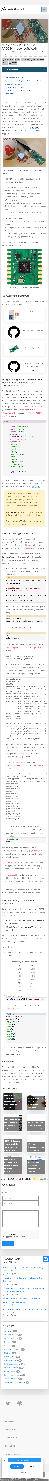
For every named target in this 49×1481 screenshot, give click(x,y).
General (7, 1342)
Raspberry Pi (38, 37)
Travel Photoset (11, 1379)
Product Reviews (11, 1368)
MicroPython (26, 37)
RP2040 (14, 63)
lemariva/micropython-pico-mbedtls (18, 557)
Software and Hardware (14, 78)
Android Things (10, 1335)
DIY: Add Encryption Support (15, 87)
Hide (43, 70)
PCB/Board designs (12, 1364)
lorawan (26, 59)
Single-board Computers (14, 1382)
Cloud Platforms (11, 1338)
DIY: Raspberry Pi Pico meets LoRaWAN (20, 90)
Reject (32, 1466)
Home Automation (12, 1349)
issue (8, 506)
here (42, 893)
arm (6, 63)
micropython (9, 59)
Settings (25, 1472)
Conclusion (9, 94)
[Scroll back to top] (43, 1474)
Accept (17, 1466)
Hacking (7, 1346)
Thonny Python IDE (10, 394)
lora (18, 59)
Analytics (8, 1331)
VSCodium (23, 521)
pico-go (13, 512)
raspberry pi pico (38, 59)
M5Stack (8, 1353)
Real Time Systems (12, 1375)
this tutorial (36, 486)
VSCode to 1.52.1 (23, 503)
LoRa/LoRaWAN (14, 37)
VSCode (24, 397)
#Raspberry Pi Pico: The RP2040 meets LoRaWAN (19, 46)
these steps (14, 1054)
